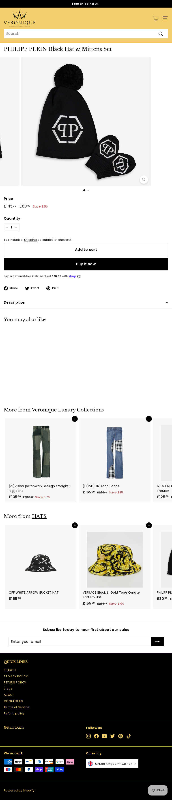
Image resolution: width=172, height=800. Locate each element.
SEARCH (10, 670)
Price (8, 198)
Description (14, 302)
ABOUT (9, 695)
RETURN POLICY (15, 682)
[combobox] (86, 33)
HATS (39, 516)
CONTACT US (13, 701)
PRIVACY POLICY (16, 676)
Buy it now (86, 264)
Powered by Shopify (19, 790)
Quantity (12, 218)
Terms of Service (17, 707)
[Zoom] (144, 179)
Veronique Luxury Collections (68, 410)
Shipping (30, 240)
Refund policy (14, 713)
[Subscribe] (157, 641)
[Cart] (155, 18)
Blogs (8, 689)
